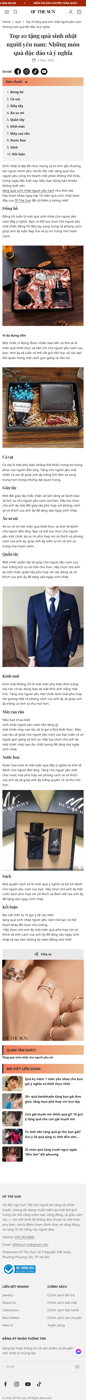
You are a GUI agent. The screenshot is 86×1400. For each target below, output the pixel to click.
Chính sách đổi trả (61, 1295)
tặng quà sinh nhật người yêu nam (28, 190)
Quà (18, 22)
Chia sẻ (46, 954)
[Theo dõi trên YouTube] (28, 1384)
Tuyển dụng (56, 1325)
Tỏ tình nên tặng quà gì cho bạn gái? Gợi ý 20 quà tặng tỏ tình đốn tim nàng (53, 1134)
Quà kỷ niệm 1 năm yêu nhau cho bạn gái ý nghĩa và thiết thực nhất (54, 1081)
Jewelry (7, 1295)
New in (7, 1325)
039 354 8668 (24, 1237)
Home (6, 22)
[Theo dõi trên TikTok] (39, 1384)
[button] (78, 1352)
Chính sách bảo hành (63, 1310)
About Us (9, 1302)
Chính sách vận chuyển (64, 1318)
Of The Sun (23, 200)
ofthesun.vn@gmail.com (30, 1244)
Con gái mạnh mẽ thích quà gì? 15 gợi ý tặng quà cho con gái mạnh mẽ (54, 1116)
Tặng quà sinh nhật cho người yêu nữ (27, 1057)
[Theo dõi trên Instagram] (17, 1384)
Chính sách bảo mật (62, 1302)
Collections (10, 1310)
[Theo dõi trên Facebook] (5, 1384)
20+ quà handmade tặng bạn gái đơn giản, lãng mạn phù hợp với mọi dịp (53, 1098)
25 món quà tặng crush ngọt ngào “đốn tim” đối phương (51, 1151)
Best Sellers (11, 1318)
